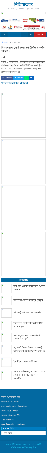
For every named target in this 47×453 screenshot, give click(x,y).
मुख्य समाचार (12, 42)
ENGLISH (40, 34)
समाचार (20, 42)
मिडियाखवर (23, 4)
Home (5, 42)
